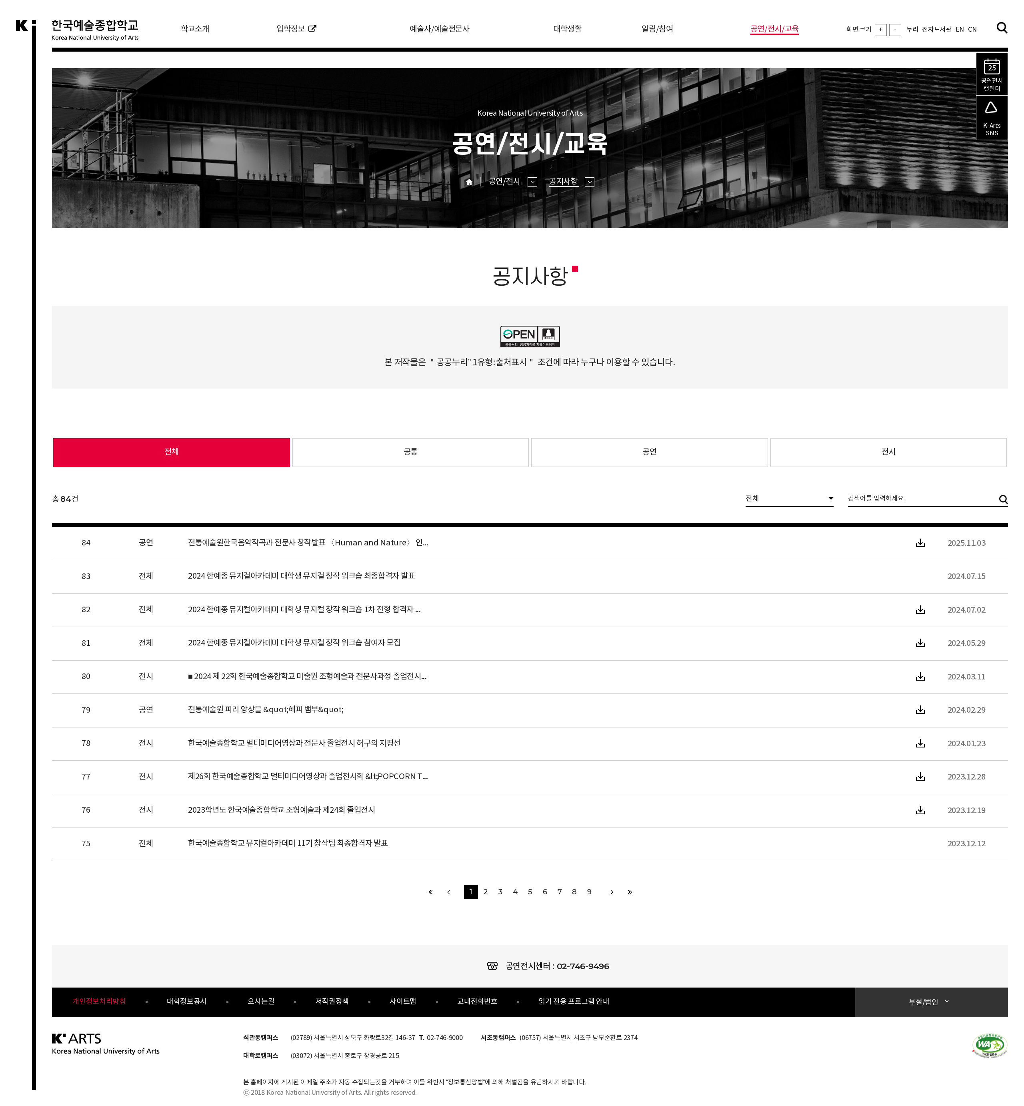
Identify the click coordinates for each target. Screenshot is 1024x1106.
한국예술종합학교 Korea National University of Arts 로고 (100, 34)
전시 (889, 452)
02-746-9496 (583, 966)
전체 (115, 447)
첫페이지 (431, 892)
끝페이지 (630, 892)
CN (972, 29)
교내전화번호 (477, 1002)
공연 (649, 452)
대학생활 (567, 29)
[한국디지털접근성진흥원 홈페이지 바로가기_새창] (990, 1045)
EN (960, 29)
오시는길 (261, 1002)
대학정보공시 (187, 1002)
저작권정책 (332, 1002)
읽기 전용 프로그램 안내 (574, 1002)
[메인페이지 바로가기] (106, 1044)
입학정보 (290, 29)
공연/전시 (505, 181)
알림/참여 (657, 29)
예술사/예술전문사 (439, 29)
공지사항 (564, 181)
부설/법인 (923, 1002)
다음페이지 (612, 892)
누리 (912, 29)
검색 (1002, 28)
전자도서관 (936, 29)
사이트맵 (403, 1002)
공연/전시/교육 (774, 29)
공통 (411, 452)
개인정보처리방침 (99, 1002)
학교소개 (195, 29)
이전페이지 (449, 892)
